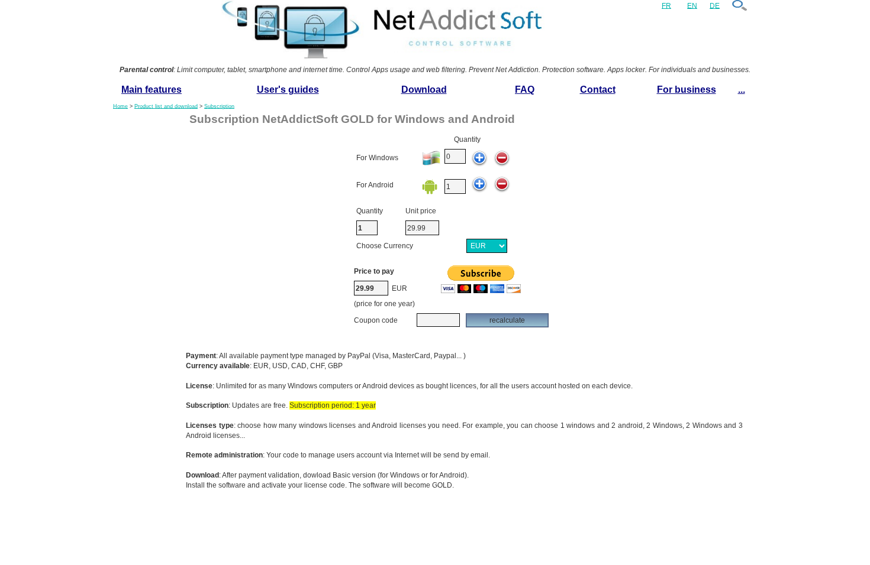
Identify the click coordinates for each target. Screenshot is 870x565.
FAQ (524, 90)
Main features (151, 90)
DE (715, 5)
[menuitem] (151, 90)
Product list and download (166, 106)
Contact (598, 90)
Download (424, 90)
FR (666, 5)
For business (686, 90)
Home (120, 106)
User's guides (288, 90)
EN (692, 5)
